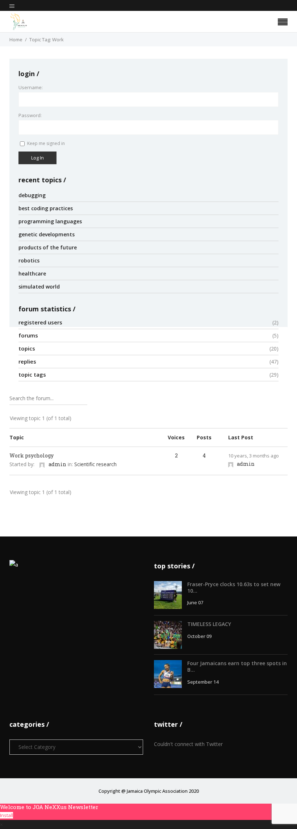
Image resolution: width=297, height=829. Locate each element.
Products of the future (47, 247)
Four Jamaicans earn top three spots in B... (237, 666)
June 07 (195, 602)
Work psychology (31, 455)
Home (15, 39)
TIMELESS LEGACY (209, 624)
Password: (30, 115)
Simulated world (39, 286)
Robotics (28, 260)
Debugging (32, 195)
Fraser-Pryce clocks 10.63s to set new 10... (233, 587)
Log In (37, 157)
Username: (30, 87)
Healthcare (32, 273)
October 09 (199, 636)
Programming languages (50, 221)
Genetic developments (46, 234)
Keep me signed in (46, 143)
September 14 (202, 682)
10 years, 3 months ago (253, 455)
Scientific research (95, 464)
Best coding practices (45, 208)
